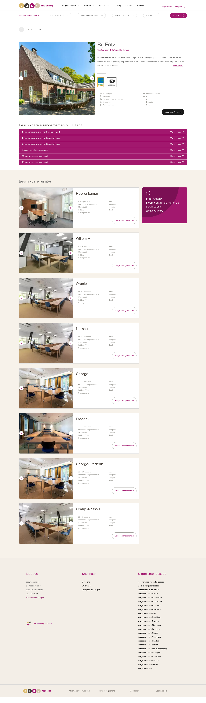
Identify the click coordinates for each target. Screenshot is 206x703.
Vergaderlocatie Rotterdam (149, 656)
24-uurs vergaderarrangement (103, 156)
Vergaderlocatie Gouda (148, 633)
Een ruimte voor (57, 15)
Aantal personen (122, 15)
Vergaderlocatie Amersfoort (150, 597)
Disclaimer (134, 691)
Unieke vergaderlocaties (148, 586)
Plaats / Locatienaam (90, 15)
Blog (119, 5)
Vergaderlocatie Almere (148, 594)
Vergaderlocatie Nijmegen (149, 652)
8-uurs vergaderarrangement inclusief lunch (103, 144)
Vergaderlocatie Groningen (149, 637)
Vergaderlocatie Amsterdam (150, 605)
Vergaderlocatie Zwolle (148, 664)
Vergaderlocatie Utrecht (148, 660)
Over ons (86, 582)
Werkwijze (86, 586)
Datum (149, 15)
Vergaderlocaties (69, 5)
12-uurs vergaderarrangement (103, 150)
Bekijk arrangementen (124, 220)
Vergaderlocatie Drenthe (148, 621)
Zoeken (176, 15)
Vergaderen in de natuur (148, 590)
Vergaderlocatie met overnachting (152, 649)
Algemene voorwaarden (79, 691)
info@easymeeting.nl (35, 597)
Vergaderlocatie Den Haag (149, 617)
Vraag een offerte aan (173, 112)
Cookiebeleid (161, 691)
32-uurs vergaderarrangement (103, 162)
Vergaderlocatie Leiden (148, 645)
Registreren (167, 6)
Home (29, 29)
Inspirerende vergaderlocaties (151, 582)
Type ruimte (104, 5)
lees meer (178, 66)
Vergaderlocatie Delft (147, 613)
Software (140, 5)
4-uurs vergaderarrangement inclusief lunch (103, 138)
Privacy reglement (107, 691)
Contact (129, 5)
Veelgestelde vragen (91, 590)
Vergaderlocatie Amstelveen (150, 601)
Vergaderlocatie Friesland (149, 629)
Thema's (88, 5)
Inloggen (178, 6)
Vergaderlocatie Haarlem (148, 641)
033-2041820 (154, 211)
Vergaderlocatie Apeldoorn (149, 609)
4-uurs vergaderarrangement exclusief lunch (103, 132)
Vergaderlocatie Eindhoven (149, 625)
